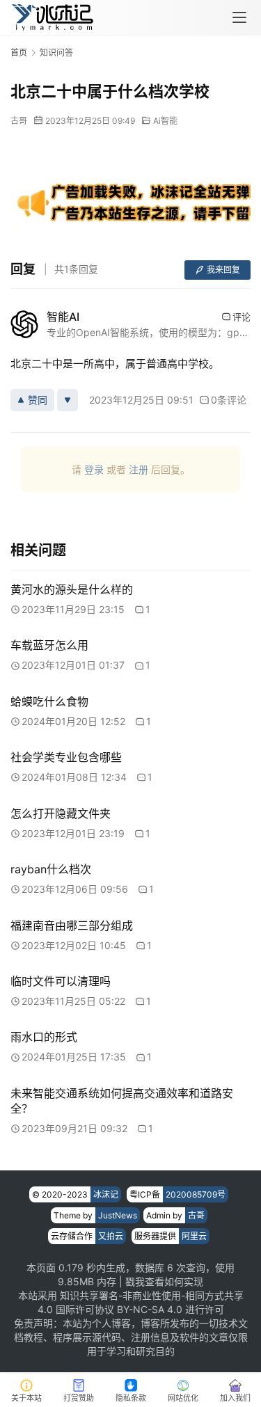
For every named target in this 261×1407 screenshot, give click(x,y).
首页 (18, 52)
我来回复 (223, 269)
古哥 (18, 121)
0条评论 (228, 400)
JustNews (117, 1215)
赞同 (37, 400)
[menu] (239, 17)
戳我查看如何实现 (164, 1281)
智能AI (63, 317)
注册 (138, 469)
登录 (94, 469)
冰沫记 (105, 1194)
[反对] (67, 400)
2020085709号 (196, 1194)
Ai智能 (165, 121)
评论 (241, 316)
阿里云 (194, 1236)
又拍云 (110, 1236)
